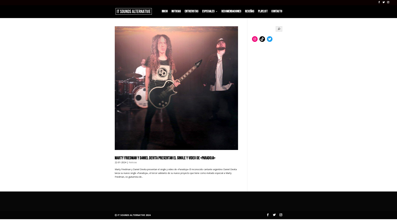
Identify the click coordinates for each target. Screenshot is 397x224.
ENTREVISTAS (191, 11)
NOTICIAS (176, 11)
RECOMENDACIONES (231, 11)
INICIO (165, 11)
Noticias (133, 162)
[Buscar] (279, 29)
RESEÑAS (249, 11)
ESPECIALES (208, 11)
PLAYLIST (263, 11)
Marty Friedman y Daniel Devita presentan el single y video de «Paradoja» (165, 158)
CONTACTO (276, 11)
